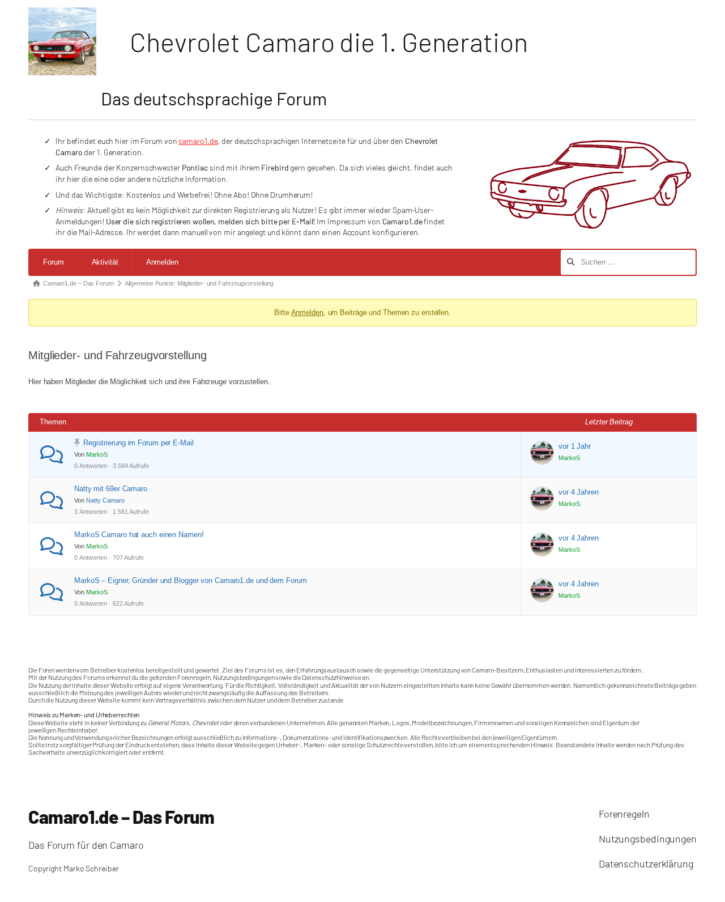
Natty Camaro (105, 500)
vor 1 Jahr (574, 446)
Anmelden (162, 262)
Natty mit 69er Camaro (110, 488)
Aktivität (105, 262)
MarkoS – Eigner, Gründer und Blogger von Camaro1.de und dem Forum (190, 580)
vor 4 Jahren (578, 492)
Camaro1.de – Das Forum (121, 816)
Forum (53, 262)
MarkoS (97, 454)
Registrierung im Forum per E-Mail (138, 443)
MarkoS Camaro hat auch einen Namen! (139, 534)
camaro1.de (198, 141)
